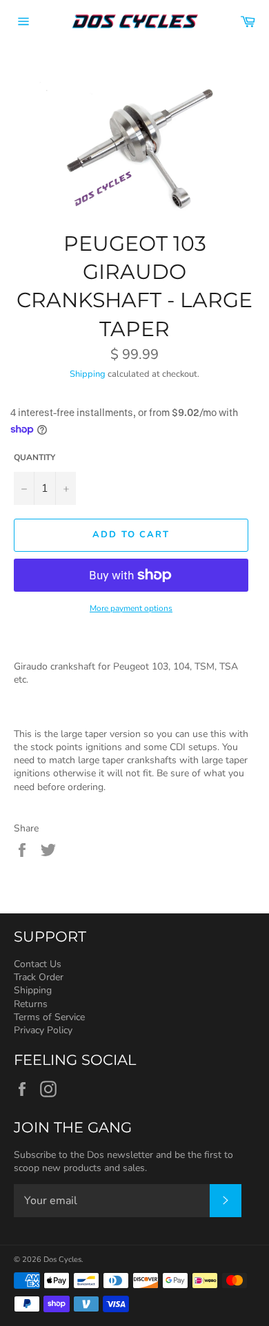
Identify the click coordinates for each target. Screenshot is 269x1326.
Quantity (34, 457)
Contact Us (37, 964)
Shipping (88, 374)
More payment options (131, 608)
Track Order (38, 977)
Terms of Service (49, 1017)
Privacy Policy (43, 1030)
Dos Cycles (62, 1259)
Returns (31, 1004)
